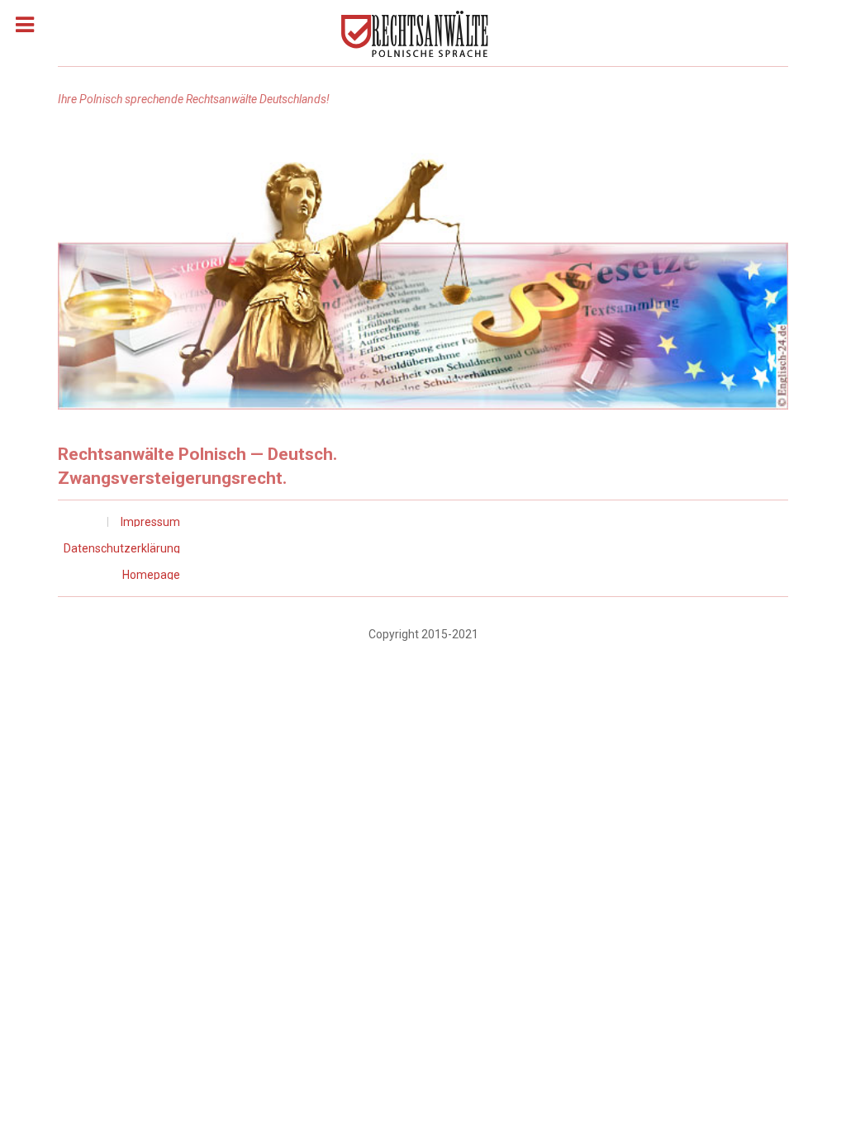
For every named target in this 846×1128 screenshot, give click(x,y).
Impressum (150, 522)
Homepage (151, 575)
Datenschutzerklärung (122, 548)
